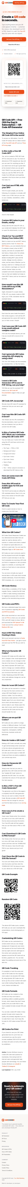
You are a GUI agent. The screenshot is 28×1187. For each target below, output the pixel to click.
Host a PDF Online (7, 1151)
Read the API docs (14, 44)
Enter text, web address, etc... (13, 83)
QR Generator (5, 1136)
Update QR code (14, 92)
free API (22, 31)
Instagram (12, 1066)
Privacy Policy (5, 1165)
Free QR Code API (11, 143)
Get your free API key (13, 39)
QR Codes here (18, 549)
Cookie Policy (5, 1167)
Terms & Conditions (7, 1170)
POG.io (9, 618)
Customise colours (10, 95)
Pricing (3, 1141)
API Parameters (6, 1154)
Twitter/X (4, 1066)
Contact (4, 1162)
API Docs (4, 1138)
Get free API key (19, 3)
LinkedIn (17, 1064)
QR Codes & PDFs (7, 1149)
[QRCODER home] (6, 3)
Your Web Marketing (19, 1178)
